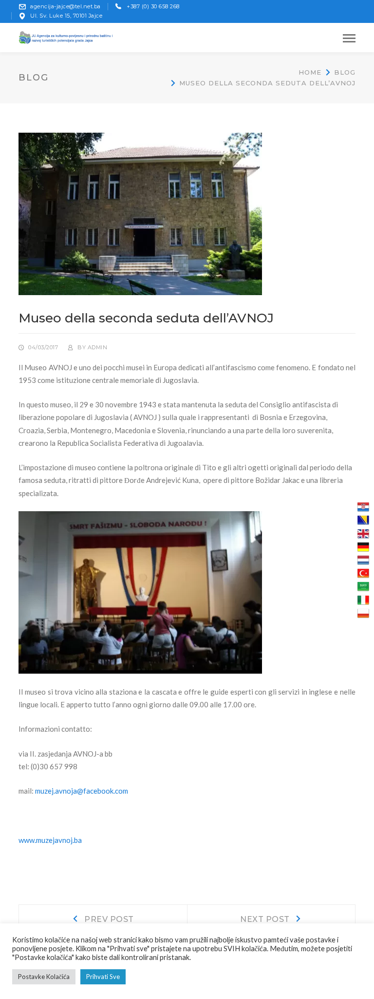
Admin (98, 347)
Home (310, 72)
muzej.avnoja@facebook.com (81, 790)
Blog (344, 72)
